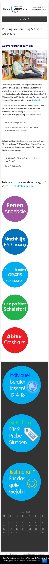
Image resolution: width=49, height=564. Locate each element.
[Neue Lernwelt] (24, 5)
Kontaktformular (21, 186)
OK (44, 561)
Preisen (35, 100)
